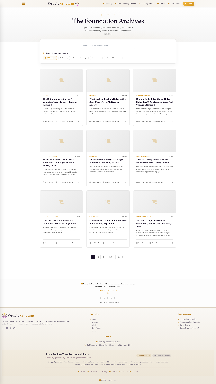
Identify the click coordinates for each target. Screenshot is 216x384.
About (93, 331)
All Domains (51, 58)
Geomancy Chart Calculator (189, 322)
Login (190, 3)
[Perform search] (131, 46)
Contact (135, 371)
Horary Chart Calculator (188, 319)
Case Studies (175, 3)
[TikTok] (3, 328)
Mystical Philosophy (113, 58)
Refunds (125, 371)
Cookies (114, 371)
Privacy (104, 371)
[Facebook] (10, 328)
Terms (82, 371)
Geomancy (96, 58)
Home (93, 319)
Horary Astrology (81, 58)
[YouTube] (7, 328)
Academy (108, 3)
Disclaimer (94, 371)
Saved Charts (184, 325)
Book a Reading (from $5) (126, 3)
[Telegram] (14, 328)
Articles (162, 3)
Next (110, 257)
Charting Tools (147, 3)
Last (119, 257)
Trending (65, 58)
